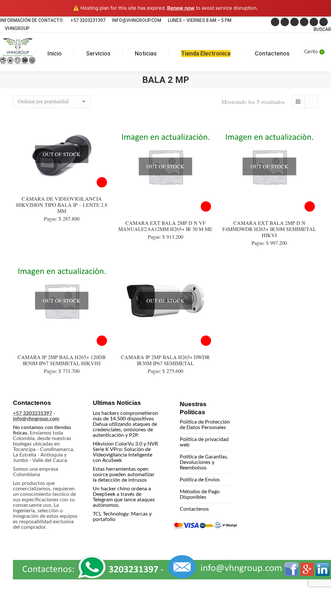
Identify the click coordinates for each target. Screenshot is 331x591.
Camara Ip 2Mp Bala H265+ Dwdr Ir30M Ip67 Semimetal (165, 360)
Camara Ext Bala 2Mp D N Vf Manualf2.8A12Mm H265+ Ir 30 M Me (165, 225)
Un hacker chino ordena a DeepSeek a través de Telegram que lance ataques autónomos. (124, 497)
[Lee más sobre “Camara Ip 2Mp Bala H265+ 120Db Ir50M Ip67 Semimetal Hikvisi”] (102, 341)
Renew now (181, 8)
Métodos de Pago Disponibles (199, 494)
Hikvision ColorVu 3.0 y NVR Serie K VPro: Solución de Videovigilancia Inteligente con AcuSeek (125, 452)
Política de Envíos (200, 479)
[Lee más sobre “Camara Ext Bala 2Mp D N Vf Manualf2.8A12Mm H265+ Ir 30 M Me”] (206, 206)
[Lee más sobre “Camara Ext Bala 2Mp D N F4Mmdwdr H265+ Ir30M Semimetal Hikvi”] (309, 206)
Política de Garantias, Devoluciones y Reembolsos (204, 462)
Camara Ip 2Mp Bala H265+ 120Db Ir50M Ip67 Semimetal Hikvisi (61, 360)
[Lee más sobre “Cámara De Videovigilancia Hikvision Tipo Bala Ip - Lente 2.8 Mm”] (102, 182)
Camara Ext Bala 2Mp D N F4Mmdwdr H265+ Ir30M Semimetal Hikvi (269, 228)
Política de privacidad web (204, 442)
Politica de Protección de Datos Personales (205, 424)
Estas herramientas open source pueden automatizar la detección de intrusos (124, 474)
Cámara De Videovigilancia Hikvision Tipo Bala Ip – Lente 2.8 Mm (61, 204)
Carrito (313, 52)
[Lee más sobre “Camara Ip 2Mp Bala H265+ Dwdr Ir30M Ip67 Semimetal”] (206, 341)
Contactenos (194, 509)
